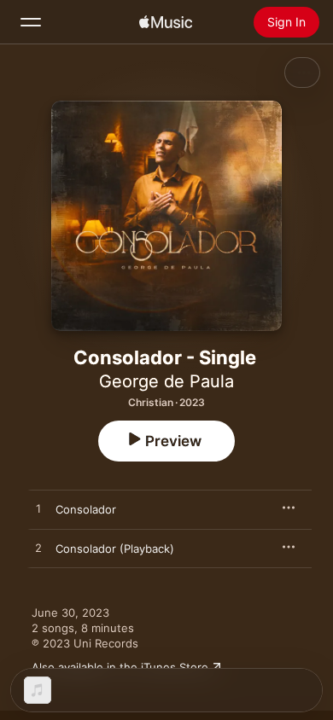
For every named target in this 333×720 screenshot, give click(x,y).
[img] (165, 22)
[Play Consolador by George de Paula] (38, 509)
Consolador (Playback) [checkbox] (115, 548)
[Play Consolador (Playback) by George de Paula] (38, 548)
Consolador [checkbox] (86, 509)
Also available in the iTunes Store (120, 667)
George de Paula (166, 381)
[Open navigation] (31, 22)
